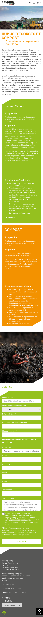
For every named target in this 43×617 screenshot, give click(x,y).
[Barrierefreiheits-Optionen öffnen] (39, 611)
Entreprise (7, 447)
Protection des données (11, 588)
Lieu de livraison (9, 431)
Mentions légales (8, 584)
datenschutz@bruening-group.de (15, 535)
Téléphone (7, 490)
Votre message (8, 498)
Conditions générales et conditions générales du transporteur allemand (16, 578)
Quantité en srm (8, 397)
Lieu (4, 473)
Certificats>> (10, 217)
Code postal (7, 464)
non (14, 442)
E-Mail (5, 481)
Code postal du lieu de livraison (15, 422)
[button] (30, 3)
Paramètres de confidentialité (14, 592)
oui (6, 442)
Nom (4, 456)
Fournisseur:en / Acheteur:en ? (15, 405)
